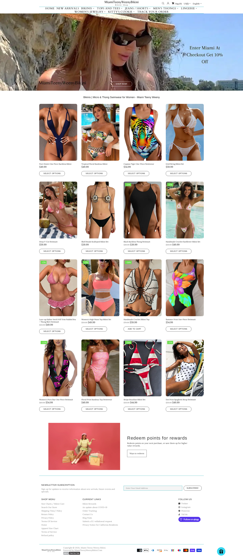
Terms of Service (49, 532)
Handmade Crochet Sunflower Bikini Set (183, 242)
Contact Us (88, 514)
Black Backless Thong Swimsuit (137, 242)
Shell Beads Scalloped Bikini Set (94, 242)
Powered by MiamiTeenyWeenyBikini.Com (82, 550)
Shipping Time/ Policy (51, 511)
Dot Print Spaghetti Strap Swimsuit (181, 399)
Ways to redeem (137, 453)
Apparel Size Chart (49, 528)
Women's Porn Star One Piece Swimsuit (56, 399)
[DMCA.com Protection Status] (71, 553)
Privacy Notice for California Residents (100, 525)
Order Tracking (90, 511)
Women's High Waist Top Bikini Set (96, 319)
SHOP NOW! (121, 84)
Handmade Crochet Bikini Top (136, 319)
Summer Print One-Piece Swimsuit (181, 319)
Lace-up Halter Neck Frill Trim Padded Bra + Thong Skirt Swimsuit (57, 320)
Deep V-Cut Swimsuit (48, 242)
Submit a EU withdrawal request (97, 521)
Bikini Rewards (89, 504)
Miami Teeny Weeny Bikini (121, 3)
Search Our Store (49, 507)
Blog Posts (87, 518)
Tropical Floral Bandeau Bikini (94, 164)
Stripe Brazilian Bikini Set (134, 399)
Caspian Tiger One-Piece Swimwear (139, 164)
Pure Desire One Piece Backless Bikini (55, 164)
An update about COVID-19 (95, 507)
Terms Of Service (49, 521)
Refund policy (47, 535)
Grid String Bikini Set (175, 164)
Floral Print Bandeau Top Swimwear (96, 399)
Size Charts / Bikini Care (52, 504)
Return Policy (47, 514)
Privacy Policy (47, 518)
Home (44, 525)
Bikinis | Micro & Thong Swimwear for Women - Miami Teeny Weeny (121, 97)
